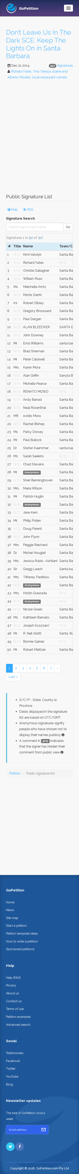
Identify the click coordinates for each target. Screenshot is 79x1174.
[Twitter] (10, 1146)
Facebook (13, 1061)
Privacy (11, 985)
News (10, 910)
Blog (9, 1084)
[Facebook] (19, 1146)
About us (12, 993)
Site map (12, 918)
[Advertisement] (39, 144)
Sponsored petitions (20, 949)
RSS (29, 210)
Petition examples (18, 1016)
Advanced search (18, 1024)
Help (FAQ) (13, 977)
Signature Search (20, 218)
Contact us (13, 1001)
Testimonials (14, 1053)
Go (68, 227)
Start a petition (16, 925)
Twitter (10, 1068)
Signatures (65, 65)
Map (14, 210)
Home (10, 902)
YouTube (12, 1076)
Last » (13, 677)
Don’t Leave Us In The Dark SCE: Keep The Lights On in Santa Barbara (38, 44)
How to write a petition (22, 941)
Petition (14, 773)
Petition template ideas (22, 933)
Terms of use (15, 1009)
